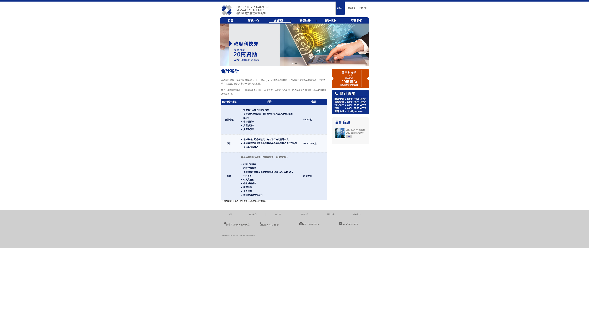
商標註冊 (305, 20)
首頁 (230, 20)
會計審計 (279, 20)
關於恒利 (330, 20)
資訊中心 (253, 20)
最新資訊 (342, 122)
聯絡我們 (356, 20)
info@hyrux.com (350, 224)
